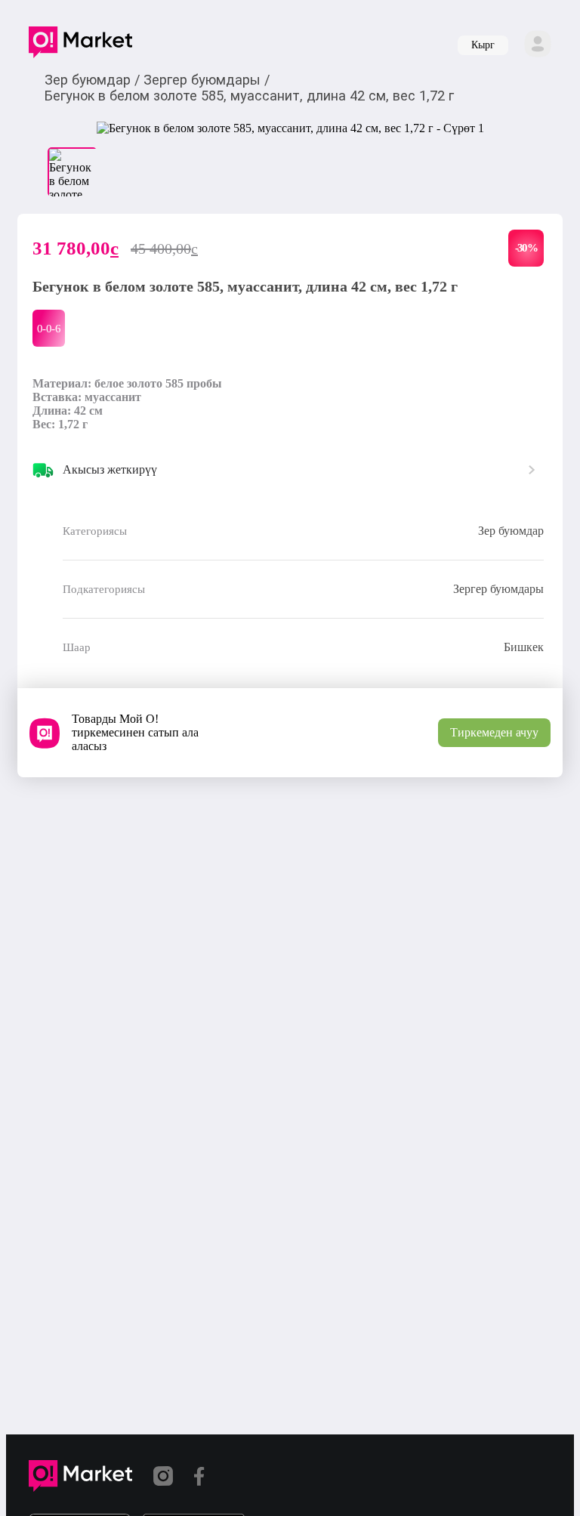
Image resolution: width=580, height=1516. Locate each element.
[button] (80, 45)
